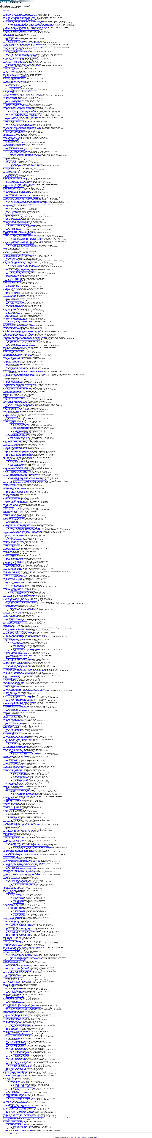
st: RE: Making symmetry (10, 578)
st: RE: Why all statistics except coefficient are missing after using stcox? (25, 603)
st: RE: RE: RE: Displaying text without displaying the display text (25, 863)
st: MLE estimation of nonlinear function (15, 402)
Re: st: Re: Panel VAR (16, 164)
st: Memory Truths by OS (10, 948)
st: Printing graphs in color (11, 1021)
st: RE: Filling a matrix (12, 508)
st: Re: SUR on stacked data (21, 424)
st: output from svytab (9, 168)
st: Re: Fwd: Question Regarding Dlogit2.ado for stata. (22, 602)
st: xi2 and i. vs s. (8, 717)
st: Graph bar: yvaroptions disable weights (16, 51)
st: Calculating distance (10, 484)
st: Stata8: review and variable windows (21, 792)
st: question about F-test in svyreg (13, 31)
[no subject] (6, 134)
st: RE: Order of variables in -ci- (15, 695)
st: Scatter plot (10, 85)
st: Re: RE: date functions (14, 444)
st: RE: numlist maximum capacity (13, 703)
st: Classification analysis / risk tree (13, 1095)
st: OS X (5, 248)
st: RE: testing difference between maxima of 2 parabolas (20, 261)
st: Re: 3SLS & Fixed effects (14, 358)
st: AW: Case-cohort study (11, 282)
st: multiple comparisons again (12, 683)
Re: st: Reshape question (14, 421)
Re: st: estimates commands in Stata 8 (14, 488)
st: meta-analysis (11, 258)
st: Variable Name (8, 806)
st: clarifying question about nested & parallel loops (21, 601)
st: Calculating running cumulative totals (15, 475)
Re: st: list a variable (12, 417)
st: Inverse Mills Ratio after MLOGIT (13, 786)
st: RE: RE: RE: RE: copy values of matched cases (21, 697)
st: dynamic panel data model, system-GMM (26, 165)
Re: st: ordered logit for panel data (16, 736)
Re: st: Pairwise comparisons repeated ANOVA (20, 710)
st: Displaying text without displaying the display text (19, 871)
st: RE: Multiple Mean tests (11, 171)
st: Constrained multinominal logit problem (16, 18)
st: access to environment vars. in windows (16, 482)
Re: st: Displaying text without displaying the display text (23, 874)
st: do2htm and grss (9, 45)
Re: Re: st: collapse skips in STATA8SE (18, 524)
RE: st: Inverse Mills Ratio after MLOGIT (18, 789)
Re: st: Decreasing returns (14, 945)
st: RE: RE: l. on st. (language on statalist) (15, 1109)
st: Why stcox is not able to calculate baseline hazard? (19, 17)
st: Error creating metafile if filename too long (16, 525)
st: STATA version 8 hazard (11, 836)
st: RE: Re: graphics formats (11, 982)
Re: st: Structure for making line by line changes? (21, 108)
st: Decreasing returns (10, 944)
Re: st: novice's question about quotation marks (24, 675)
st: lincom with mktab (9, 188)
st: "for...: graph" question (11, 994)
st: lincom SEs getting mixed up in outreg (15, 178)
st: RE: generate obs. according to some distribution (22, 390)
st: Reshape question (9, 420)
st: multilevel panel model (10, 596)
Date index (6, 10)
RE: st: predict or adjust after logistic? (17, 968)
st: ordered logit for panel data (12, 733)
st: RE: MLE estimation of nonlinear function (19, 404)
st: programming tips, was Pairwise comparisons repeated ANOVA (26, 670)
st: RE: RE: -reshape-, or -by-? (12, 676)
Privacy (79, 1137)
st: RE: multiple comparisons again (13, 682)
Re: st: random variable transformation (17, 121)
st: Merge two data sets (19, 425)
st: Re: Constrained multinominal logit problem (20, 20)
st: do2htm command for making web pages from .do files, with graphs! (24, 47)
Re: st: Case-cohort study (14, 288)
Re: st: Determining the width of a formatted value (21, 868)
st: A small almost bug (19, 272)
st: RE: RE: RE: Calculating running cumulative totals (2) (29, 480)
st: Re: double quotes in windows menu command (18, 232)
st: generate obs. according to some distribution (17, 388)
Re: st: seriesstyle (11, 760)
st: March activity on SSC (10, 961)
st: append (9, 783)
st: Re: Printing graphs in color (12, 1018)
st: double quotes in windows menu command (26, 266)
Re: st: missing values (16, 461)
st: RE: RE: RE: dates (19, 1082)
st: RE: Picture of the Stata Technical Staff (15, 1031)
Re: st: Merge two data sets (21, 427)
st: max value (7, 740)
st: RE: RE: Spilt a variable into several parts (23, 1107)
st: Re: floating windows (10, 231)
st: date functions (8, 445)
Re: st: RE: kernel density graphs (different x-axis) (27, 958)
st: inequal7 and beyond (10, 140)
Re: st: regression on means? (15, 575)
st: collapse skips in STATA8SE (12, 519)
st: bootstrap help (11, 542)
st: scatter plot (7, 82)
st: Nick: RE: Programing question (13, 501)
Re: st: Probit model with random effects (18, 470)
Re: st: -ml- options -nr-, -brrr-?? (15, 414)
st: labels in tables (8, 167)
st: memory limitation (9, 1011)
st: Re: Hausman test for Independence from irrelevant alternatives (26, 44)
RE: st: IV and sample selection (12, 382)
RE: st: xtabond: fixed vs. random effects (18, 1130)
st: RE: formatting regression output (14, 397)
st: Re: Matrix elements (13, 352)
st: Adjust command (19, 773)
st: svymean (6, 157)
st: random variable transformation (13, 120)
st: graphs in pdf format (17, 1051)
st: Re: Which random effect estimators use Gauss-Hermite (23, 128)
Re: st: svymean (11, 160)
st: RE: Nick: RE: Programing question (17, 502)
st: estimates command (10, 487)
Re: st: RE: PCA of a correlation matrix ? (21, 321)
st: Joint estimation (9, 377)
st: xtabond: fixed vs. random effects (14, 1121)
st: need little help (11, 276)
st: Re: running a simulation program (14, 130)
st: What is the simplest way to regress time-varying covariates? (22, 331)
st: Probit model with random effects (14, 468)
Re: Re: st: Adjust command (14, 367)
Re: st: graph (10, 811)
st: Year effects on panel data (12, 78)
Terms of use (73, 1137)
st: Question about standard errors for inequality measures (20, 15)
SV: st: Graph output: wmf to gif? (22, 1066)
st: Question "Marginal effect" (12, 381)
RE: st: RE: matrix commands (15, 801)
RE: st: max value (15, 743)
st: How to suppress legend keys (13, 663)
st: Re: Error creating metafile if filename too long (21, 527)
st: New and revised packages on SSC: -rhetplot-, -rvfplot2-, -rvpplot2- (24, 947)
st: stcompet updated (9, 551)
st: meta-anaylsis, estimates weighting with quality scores (20, 90)
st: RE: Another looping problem (16, 880)
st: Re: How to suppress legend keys (17, 631)
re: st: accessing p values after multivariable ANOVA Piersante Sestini (24, 337)
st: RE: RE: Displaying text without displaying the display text (21, 861)
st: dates (5, 1078)
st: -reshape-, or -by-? (9, 679)
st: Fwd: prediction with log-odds (13, 131)
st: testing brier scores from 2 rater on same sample (18, 942)
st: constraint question (13, 598)
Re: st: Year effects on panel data (16, 81)
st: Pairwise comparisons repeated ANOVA (16, 706)
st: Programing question (10, 537)
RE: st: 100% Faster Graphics (15, 566)
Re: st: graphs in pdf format (21, 1052)
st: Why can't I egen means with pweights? (16, 242)
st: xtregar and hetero (9, 75)
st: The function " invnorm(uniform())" (14, 191)
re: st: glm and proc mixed (14, 313)
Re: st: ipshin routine (12, 729)
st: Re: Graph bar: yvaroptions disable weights (23, 57)
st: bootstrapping (8, 145)
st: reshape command (9, 685)
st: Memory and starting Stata (12, 137)
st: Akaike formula (8, 938)
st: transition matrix (9, 316)
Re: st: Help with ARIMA (13, 292)
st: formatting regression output (12, 401)
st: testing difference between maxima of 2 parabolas (19, 325)
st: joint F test (17, 431)
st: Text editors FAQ (9, 1027)
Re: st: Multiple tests (12, 905)
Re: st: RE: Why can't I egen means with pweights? (21, 235)
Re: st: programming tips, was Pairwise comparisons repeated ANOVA (24, 636)
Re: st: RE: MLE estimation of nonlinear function (24, 405)
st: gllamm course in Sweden (18, 621)
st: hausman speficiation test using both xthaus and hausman (21, 824)
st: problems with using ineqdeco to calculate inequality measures (23, 21)
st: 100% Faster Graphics (13, 572)
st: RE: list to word (11, 843)
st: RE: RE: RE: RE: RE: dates (21, 1085)
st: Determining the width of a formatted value (16, 864)
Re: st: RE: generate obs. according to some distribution (20, 384)
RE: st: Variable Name (16, 809)
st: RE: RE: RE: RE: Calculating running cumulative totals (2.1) (31, 481)
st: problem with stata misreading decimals (16, 254)
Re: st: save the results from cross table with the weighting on (24, 198)
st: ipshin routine (8, 727)
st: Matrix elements (8, 351)
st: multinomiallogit (9, 834)
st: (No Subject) (7, 833)
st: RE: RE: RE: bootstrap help (15, 535)
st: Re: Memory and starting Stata (16, 138)
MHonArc (13, 1134)
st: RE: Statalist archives (13, 181)
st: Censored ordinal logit (10, 972)
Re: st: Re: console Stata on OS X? (16, 582)
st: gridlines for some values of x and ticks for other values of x (22, 95)
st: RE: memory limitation (10, 999)
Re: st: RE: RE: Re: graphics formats (20, 981)
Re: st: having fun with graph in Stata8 (17, 222)
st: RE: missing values (16, 465)
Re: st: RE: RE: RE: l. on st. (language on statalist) (21, 1115)
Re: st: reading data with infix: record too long (20, 345)
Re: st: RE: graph (18, 820)
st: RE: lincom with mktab (10, 185)
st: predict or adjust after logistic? (13, 962)
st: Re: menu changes (9, 494)
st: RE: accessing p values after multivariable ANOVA (19, 338)
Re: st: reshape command (14, 686)
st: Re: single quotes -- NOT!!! (12, 626)
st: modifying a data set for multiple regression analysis (26, 844)
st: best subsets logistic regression (13, 826)
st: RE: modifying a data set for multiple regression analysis (30, 846)
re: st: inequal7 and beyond (14, 142)
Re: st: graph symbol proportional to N (17, 1014)
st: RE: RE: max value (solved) (19, 746)
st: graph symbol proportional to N (13, 1012)
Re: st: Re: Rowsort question (18, 100)
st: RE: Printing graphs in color (15, 1022)
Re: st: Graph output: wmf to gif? (16, 1041)
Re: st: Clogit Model (15, 923)
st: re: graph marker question (12, 330)
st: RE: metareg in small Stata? (12, 441)
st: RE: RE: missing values (21, 467)
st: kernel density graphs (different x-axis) (18, 954)
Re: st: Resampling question (14, 229)
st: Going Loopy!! (8, 797)
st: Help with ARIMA (9, 289)
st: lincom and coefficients (11, 870)
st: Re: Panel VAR (11, 162)
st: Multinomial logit (12, 94)
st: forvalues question (9, 296)
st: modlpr (6, 252)
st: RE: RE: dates (15, 1081)
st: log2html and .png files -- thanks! (14, 541)
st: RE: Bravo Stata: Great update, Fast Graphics (17, 571)
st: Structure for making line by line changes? (16, 107)
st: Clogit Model (11, 921)
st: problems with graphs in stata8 (13, 660)
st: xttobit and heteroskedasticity (13, 50)
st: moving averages (9, 668)
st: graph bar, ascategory (10, 327)
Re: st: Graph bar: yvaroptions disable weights (20, 54)
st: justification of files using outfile (13, 518)
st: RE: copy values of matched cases (14, 737)
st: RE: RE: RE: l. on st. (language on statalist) (20, 1111)
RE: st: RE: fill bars (8, 876)
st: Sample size (7, 72)
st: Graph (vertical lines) (10, 769)
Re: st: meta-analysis (16, 259)
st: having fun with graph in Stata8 (13, 221)
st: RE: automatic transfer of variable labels (19, 472)
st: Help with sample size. (10, 118)
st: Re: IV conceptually (10, 504)
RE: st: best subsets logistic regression (21, 830)
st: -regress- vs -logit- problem (12, 385)
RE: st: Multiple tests (16, 907)
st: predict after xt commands (12, 391)
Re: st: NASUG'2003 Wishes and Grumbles (19, 924)
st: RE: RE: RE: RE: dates (20, 1084)
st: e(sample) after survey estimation (14, 886)
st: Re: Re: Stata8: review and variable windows (27, 796)
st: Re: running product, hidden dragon (15, 850)
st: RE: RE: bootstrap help (11, 534)
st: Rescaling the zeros (19, 430)
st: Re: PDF (6, 952)
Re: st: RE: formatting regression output (18, 399)
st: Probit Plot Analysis (10, 940)
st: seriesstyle (7, 757)
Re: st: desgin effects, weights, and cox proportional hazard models (23, 1117)
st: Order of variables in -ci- (11, 693)
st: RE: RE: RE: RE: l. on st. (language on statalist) (18, 1071)
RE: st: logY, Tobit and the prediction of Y (18, 274)
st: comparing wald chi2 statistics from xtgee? (17, 62)
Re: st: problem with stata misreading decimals (20, 255)
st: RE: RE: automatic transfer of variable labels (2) (25, 474)
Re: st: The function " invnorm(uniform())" (18, 192)
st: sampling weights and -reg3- (12, 1120)
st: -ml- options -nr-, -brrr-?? (11, 411)
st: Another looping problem (11, 878)
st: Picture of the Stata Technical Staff (14, 1074)
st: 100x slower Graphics (13, 565)
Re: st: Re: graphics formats (18, 989)
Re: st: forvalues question (14, 298)
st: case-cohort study (12, 286)
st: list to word (7, 841)
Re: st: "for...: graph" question (15, 997)
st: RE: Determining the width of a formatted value (21, 866)
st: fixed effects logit (9, 848)
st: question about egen (20, 776)
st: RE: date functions (9, 443)
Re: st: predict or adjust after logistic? (17, 965)
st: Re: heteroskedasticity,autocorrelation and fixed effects (23, 201)
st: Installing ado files (9, 514)
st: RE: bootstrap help (9, 538)
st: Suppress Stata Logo (10, 633)
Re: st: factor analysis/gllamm (15, 619)
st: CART (6, 1004)
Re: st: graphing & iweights (11, 256)
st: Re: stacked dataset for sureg (13, 275)
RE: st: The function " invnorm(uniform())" (18, 195)
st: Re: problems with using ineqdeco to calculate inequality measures (27, 23)
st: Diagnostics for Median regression (14, 58)
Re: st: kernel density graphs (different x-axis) (23, 955)
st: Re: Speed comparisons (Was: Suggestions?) (24, 65)
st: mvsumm (7, 625)
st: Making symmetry (9, 588)
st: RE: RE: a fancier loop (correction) (24, 609)
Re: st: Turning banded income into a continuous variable (23, 1008)
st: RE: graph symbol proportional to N (18, 1015)
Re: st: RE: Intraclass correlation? (13, 1094)
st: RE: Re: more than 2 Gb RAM (12, 918)
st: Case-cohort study (9, 283)
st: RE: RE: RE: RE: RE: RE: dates (23, 1087)
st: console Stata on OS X (10, 511)
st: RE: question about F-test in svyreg (14, 28)
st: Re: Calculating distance (14, 485)
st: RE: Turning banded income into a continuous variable (23, 1007)
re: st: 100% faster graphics (11, 549)
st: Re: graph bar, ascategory (15, 328)
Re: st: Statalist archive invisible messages (22, 184)
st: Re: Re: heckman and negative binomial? (23, 154)
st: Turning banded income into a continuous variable (19, 1005)
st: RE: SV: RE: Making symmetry (23, 594)
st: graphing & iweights (16, 306)
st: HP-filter (6, 613)
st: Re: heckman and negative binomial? (18, 151)
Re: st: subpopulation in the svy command (16, 1017)
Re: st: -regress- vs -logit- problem (16, 387)
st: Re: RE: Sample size (13, 68)
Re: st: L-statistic (8, 205)
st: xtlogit (6, 821)
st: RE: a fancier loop (16, 608)
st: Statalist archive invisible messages (18, 182)
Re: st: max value (11, 742)
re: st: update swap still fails (14, 559)
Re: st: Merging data (9, 1101)
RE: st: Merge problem (13, 40)
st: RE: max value (11, 745)
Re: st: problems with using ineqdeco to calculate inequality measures (27, 27)
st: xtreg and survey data (10, 937)
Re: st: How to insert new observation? (14, 104)
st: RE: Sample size (9, 67)
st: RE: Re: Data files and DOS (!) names (15, 1072)
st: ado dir (6, 34)
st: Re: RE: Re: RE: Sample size (15, 61)
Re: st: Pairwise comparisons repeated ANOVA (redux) (19, 669)
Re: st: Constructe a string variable (20, 438)
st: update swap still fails (10, 555)
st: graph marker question (11, 333)
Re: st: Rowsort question (13, 101)
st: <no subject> (8, 323)
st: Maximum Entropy (9, 500)
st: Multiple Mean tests (9, 172)
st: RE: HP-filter (11, 615)
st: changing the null (16, 152)
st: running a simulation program (13, 135)
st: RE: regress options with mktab (13, 187)
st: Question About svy (19, 1099)
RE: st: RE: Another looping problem (24, 883)
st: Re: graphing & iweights (21, 308)
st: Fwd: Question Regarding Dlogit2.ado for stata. (18, 599)
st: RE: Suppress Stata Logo (14, 635)
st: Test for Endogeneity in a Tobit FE (14, 960)
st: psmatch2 (7, 324)
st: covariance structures (10, 392)
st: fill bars (6, 891)
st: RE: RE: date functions (11, 407)
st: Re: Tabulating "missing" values (16, 653)
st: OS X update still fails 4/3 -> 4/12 (13, 132)
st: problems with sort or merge (15, 639)
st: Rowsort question (9, 97)
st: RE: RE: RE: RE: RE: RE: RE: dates (24, 1088)
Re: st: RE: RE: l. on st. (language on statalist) (19, 1112)
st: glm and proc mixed (10, 309)
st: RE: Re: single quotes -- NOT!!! (13, 622)
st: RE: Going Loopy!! (12, 799)
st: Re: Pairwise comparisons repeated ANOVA (20, 707)
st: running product (9, 856)
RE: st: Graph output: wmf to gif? (13, 1038)
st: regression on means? (11, 574)
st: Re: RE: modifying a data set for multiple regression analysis (32, 847)
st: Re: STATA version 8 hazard (15, 837)
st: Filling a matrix (8, 507)
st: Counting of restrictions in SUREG (14, 77)
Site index (95, 1137)
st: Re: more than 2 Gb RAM (11, 950)
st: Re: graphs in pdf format (11, 725)
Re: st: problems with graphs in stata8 (17, 662)
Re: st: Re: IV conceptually (14, 505)
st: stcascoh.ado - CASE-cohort (12, 408)
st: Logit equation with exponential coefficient (16, 354)
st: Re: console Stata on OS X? (12, 581)
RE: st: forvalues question (14, 303)
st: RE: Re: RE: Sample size (11, 60)
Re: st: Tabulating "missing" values (16, 658)
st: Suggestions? (11, 64)
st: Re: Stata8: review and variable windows (26, 793)
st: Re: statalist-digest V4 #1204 (12, 1118)
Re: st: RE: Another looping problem (20, 881)
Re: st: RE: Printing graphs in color (20, 1024)
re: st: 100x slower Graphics (11, 544)
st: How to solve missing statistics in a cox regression (19, 851)
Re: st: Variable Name (12, 807)
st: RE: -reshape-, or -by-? (11, 678)
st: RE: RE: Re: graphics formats (13, 977)
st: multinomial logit (9, 91)
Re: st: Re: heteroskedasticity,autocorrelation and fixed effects (28, 202)
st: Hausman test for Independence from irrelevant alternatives (22, 42)
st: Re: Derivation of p (16, 341)
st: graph (6, 810)
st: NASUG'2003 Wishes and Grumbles (14, 920)
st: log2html (6, 512)
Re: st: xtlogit (10, 823)
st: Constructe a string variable (15, 435)
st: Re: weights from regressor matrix (14, 747)
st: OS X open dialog (9, 712)
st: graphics (6, 370)
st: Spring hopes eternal (10, 831)
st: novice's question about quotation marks (19, 673)
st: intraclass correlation (10, 650)
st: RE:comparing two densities (12, 732)
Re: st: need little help (16, 278)
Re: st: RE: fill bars (11, 877)
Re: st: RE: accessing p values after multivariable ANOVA (23, 340)
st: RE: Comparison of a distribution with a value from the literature (23, 371)
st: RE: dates (10, 1080)
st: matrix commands (9, 803)
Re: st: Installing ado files (13, 515)
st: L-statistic (10, 48)
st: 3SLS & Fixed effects (10, 357)
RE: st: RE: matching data (14, 723)
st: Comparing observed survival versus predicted (18, 355)
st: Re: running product (13, 857)
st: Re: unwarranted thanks (11, 890)
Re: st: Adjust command (10, 362)
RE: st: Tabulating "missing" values (20, 659)
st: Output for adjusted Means (12, 103)
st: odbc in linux (8, 348)
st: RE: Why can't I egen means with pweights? (17, 234)
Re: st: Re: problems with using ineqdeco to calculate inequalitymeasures (32, 25)
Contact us (84, 1137)
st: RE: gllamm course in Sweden (13, 562)
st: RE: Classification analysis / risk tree (18, 1097)
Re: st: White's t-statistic (13, 219)
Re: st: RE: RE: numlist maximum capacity (19, 700)
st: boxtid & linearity (12, 398)
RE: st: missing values (19, 462)
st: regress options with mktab (12, 189)
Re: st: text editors (11, 641)
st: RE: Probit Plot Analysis (14, 941)
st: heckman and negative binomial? (14, 150)
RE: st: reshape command (14, 689)
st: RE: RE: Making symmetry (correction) (22, 591)
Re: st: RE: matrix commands (12, 800)
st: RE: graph (13, 817)
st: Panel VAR (7, 161)
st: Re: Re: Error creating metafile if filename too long (28, 529)
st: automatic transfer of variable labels (14, 471)
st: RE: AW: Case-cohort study (12, 281)
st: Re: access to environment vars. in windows (17, 457)
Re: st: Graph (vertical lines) (14, 770)
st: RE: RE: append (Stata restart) (16, 766)
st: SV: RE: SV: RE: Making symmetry (24, 595)
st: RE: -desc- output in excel (18, 1124)
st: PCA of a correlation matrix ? (12, 318)
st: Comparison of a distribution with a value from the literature (21, 375)
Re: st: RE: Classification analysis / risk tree (22, 1098)
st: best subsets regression (11, 749)
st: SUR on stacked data (17, 423)
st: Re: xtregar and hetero (10, 74)
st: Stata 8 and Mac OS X (10, 605)
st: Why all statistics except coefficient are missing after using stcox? (23, 628)
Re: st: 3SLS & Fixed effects (14, 361)
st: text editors (7, 638)
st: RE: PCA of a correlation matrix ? (17, 319)
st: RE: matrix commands (13, 804)
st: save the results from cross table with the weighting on (20, 197)
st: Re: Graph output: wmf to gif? (13, 998)
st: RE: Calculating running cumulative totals (19, 477)
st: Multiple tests (8, 904)
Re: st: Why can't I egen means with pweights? (20, 244)
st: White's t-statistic (9, 218)
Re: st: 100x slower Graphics (14, 545)
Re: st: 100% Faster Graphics (12, 564)
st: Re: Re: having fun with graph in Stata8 (22, 225)
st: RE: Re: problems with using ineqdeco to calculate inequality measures (32, 24)
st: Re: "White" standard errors (12, 177)
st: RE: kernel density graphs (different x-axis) (23, 957)
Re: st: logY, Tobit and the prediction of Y (18, 264)
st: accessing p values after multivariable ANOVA (17, 347)
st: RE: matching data (9, 719)
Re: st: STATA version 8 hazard (15, 840)
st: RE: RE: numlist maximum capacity (14, 699)
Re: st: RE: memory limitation (15, 1002)
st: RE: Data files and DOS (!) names (14, 1090)
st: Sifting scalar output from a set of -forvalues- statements (21, 532)
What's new (89, 1137)
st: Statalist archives (9, 180)
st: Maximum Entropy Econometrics (14, 498)
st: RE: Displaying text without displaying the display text (23, 873)
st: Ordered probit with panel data (13, 214)
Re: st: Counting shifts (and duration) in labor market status (21, 30)
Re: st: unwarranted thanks (11, 888)
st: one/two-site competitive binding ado (15, 448)
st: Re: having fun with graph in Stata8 (17, 224)
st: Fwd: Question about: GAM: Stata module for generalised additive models (26, 690)
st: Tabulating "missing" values (12, 652)
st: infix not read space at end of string (14, 509)
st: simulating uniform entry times (13, 569)
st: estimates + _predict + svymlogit (13, 767)
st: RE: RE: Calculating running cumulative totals (24, 478)
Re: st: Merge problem (13, 38)
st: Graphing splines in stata (11, 623)
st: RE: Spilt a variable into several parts (15, 1102)
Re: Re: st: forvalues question (15, 305)
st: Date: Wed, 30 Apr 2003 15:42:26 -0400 (15, 14)
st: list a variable (8, 415)
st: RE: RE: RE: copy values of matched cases (17, 696)
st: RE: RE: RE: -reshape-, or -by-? (13, 672)
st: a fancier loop (11, 606)
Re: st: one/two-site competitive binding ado (19, 451)
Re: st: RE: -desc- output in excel (22, 1126)
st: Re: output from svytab (14, 170)
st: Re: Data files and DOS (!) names (17, 1092)
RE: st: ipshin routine (16, 730)
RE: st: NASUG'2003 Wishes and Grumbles (22, 925)
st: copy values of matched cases (16, 750)
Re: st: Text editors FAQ (13, 1028)
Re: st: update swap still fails (14, 558)
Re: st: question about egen (21, 777)
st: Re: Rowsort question (13, 98)
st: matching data (8, 726)
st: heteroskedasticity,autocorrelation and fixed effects (19, 199)
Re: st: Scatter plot (15, 87)
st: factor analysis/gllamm (10, 616)
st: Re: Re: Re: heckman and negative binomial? (27, 155)
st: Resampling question (10, 227)
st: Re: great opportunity (10, 984)
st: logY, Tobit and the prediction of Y (14, 262)
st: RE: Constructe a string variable (20, 437)
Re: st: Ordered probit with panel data (17, 217)
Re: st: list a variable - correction (19, 418)
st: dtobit (5, 395)
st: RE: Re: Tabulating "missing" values (21, 655)
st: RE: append (7, 764)
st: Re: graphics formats (10, 985)
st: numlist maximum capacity (12, 705)
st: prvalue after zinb (9, 394)
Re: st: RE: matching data (14, 720)
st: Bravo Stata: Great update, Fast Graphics (23, 632)
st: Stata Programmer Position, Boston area (26, 649)
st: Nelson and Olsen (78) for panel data (15, 756)
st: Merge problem (8, 35)
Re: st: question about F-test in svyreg (17, 32)
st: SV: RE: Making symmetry (15, 579)
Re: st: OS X (10, 251)
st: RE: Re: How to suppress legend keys (15, 629)
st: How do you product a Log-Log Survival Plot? (17, 335)
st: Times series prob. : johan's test (13, 350)
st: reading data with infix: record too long (15, 343)
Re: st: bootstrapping (12, 148)
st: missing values (11, 460)
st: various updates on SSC (11, 858)
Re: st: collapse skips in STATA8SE (16, 522)
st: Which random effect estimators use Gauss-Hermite (19, 127)
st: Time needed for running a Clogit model (19, 860)
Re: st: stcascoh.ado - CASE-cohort (17, 409)
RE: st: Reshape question (17, 434)
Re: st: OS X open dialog (13, 715)
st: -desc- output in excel (13, 1123)
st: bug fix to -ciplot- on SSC (11, 1077)
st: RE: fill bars (10, 893)
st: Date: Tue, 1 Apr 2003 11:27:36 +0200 (15, 1108)
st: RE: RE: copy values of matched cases (18, 739)
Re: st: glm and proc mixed (14, 311)
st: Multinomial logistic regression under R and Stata (19, 334)
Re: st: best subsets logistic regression (18, 829)
